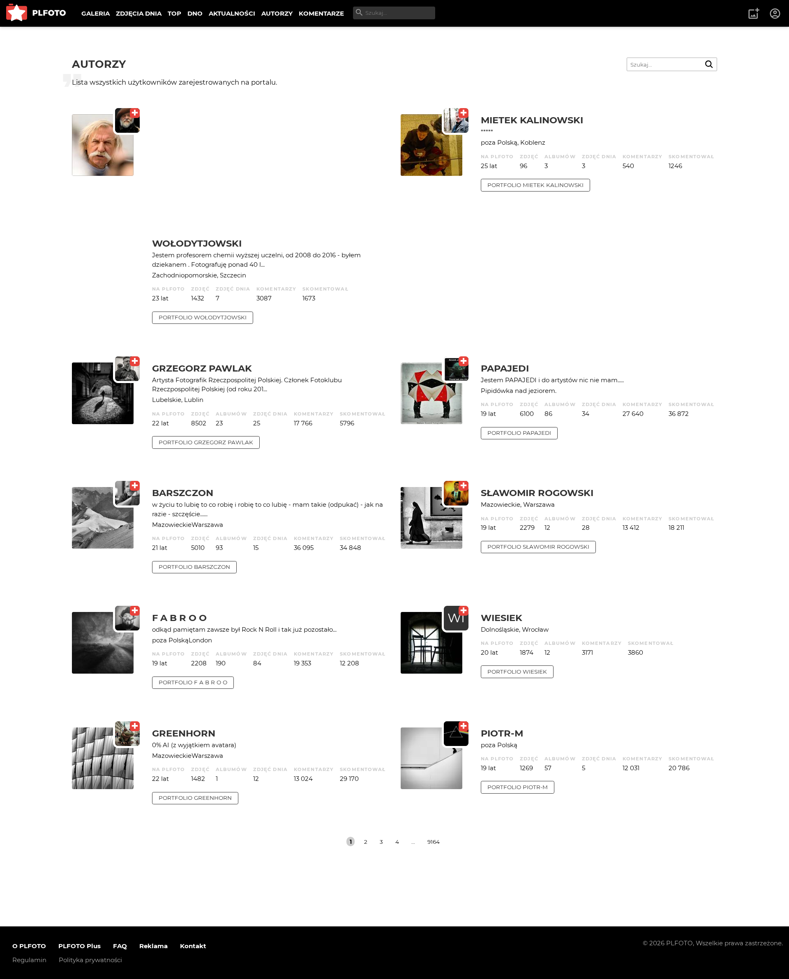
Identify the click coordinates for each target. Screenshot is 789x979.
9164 (433, 841)
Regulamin (29, 960)
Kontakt (193, 946)
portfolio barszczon (194, 566)
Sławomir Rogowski (537, 493)
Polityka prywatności (90, 960)
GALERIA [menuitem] (95, 13)
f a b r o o (179, 617)
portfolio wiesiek (517, 671)
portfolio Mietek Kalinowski (535, 185)
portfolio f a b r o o (193, 682)
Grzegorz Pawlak (202, 368)
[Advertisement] (270, 175)
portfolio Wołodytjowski (203, 317)
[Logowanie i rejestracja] (775, 13)
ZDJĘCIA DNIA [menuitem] (138, 13)
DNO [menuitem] (195, 13)
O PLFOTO (29, 946)
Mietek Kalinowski (532, 120)
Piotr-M (502, 733)
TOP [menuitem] (174, 13)
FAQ (120, 946)
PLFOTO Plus (79, 946)
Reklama (153, 946)
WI (456, 618)
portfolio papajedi (519, 432)
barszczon (182, 493)
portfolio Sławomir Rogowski (538, 546)
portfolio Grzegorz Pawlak (206, 442)
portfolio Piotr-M (517, 787)
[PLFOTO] (36, 13)
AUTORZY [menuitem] (277, 13)
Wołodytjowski (197, 243)
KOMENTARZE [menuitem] (321, 13)
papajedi (505, 368)
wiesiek (501, 617)
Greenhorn (183, 733)
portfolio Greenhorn (195, 797)
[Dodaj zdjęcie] (753, 13)
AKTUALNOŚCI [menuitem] (232, 13)
